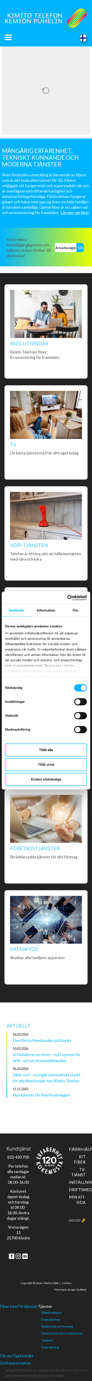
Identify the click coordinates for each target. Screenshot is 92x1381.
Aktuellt (18, 1026)
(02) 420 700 (18, 1157)
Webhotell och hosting (57, 1326)
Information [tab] (46, 610)
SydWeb (81, 1289)
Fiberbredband (51, 1312)
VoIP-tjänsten (29, 545)
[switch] (80, 701)
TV (13, 444)
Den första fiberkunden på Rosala (42, 1040)
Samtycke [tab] (16, 610)
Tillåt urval (46, 764)
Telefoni (47, 1340)
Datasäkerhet (50, 1319)
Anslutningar (29, 343)
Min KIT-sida (77, 1200)
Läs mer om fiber (75, 212)
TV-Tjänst (78, 1172)
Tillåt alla (46, 750)
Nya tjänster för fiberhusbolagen (41, 1094)
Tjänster (45, 1306)
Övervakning (50, 1347)
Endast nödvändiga (46, 779)
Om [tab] (75, 610)
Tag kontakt (23, 1355)
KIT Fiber (80, 1159)
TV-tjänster (28, 1306)
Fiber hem (9, 1306)
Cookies (66, 1283)
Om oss (6, 1355)
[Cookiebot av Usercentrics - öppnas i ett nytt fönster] (67, 598)
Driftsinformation (15, 1363)
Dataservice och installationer (62, 1333)
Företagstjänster (35, 848)
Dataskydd (24, 949)
